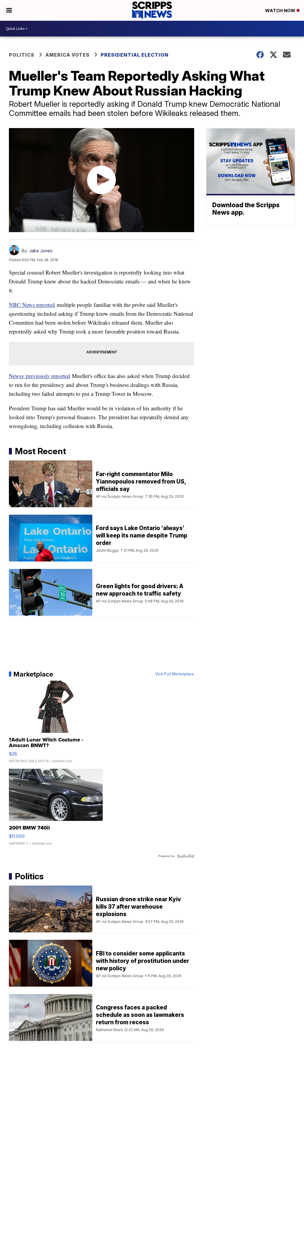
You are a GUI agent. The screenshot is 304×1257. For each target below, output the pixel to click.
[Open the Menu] (9, 10)
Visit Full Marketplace (174, 674)
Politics (21, 55)
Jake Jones (41, 250)
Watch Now (281, 10)
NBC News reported (32, 304)
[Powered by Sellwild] (185, 856)
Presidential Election (135, 55)
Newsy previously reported (39, 375)
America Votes (67, 55)
